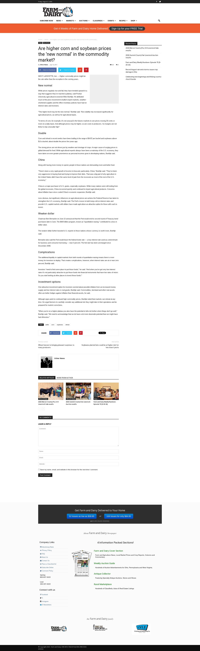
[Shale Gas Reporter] (100, 630)
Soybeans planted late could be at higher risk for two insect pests (100, 346)
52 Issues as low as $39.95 (81, 516)
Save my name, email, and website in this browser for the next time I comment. (69, 470)
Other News (44, 65)
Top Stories (47, 43)
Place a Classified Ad (48, 564)
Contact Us (46, 561)
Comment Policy (47, 571)
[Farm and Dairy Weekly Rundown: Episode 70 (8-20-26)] (106, 391)
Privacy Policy (47, 550)
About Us (44, 557)
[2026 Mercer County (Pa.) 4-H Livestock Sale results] (50, 391)
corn (52, 325)
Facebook (44, 594)
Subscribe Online (47, 567)
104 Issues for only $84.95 (118, 516)
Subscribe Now (46, 21)
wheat (67, 325)
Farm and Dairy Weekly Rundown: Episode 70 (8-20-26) (143, 63)
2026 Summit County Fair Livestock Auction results (142, 56)
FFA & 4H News (43, 399)
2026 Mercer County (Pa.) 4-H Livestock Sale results (142, 49)
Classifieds (98, 21)
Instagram (44, 601)
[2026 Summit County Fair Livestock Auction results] (78, 391)
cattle (47, 325)
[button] (159, 20)
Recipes (122, 21)
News (58, 21)
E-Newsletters (46, 605)
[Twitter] (160, 1)
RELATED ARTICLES (47, 378)
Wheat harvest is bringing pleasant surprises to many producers (56, 346)
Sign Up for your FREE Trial (127, 28)
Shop (133, 21)
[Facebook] (156, 1)
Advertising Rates (48, 547)
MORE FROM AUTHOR (65, 378)
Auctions (83, 21)
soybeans (60, 325)
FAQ (43, 554)
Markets (70, 21)
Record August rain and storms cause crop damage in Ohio (142, 71)
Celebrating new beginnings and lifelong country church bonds (143, 78)
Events (111, 21)
